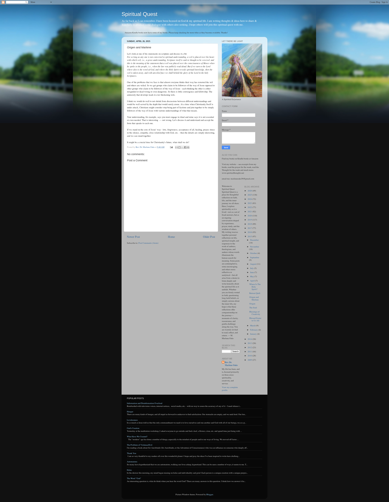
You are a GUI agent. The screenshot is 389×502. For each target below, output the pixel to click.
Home (171, 237)
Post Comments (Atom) (148, 243)
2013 (250, 343)
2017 (250, 228)
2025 (250, 194)
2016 (250, 232)
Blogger (209, 494)
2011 (250, 351)
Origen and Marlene (254, 298)
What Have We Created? (137, 436)
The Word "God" (134, 478)
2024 (250, 199)
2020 (250, 215)
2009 (250, 359)
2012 (250, 347)
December (254, 240)
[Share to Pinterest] (188, 147)
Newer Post (133, 237)
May (252, 276)
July (252, 268)
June (252, 272)
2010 (250, 355)
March (253, 325)
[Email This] (176, 147)
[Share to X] (182, 147)
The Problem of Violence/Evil (139, 444)
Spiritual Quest (139, 14)
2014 (250, 339)
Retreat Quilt (254, 293)
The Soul (253, 307)
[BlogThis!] (179, 147)
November (254, 246)
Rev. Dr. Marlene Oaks (231, 364)
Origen (252, 303)
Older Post (209, 237)
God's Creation (133, 428)
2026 (250, 190)
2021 (250, 211)
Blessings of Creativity (254, 312)
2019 (250, 219)
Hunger (130, 411)
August (253, 264)
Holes (129, 470)
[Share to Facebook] (185, 147)
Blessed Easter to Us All (255, 319)
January (253, 333)
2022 (250, 207)
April (252, 280)
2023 (250, 203)
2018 (250, 224)
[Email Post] (171, 147)
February (254, 329)
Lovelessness (132, 420)
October (253, 253)
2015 (250, 236)
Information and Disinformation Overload (144, 403)
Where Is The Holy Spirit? (255, 286)
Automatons (132, 461)
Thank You (131, 453)
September (254, 257)
